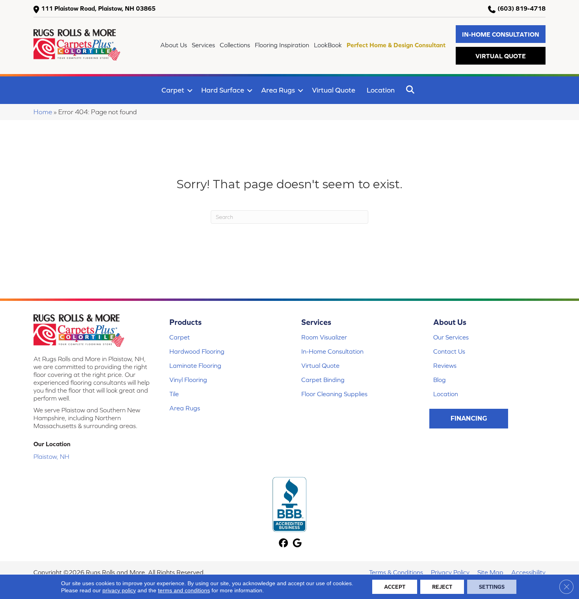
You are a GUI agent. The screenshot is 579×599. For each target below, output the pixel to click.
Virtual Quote (333, 90)
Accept (394, 587)
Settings (492, 587)
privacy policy (119, 590)
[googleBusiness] (297, 543)
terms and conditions (184, 590)
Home (42, 112)
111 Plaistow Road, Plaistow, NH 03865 (98, 8)
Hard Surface (222, 90)
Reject (442, 587)
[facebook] (283, 543)
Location (381, 90)
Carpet (172, 90)
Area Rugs (278, 90)
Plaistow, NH (51, 456)
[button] (501, 34)
